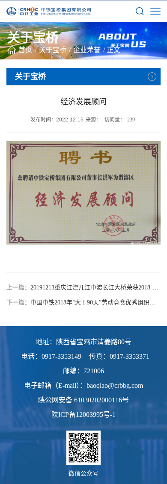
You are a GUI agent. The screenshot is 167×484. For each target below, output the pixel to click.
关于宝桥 (52, 49)
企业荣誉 (87, 49)
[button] (139, 10)
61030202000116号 (101, 400)
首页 (25, 49)
